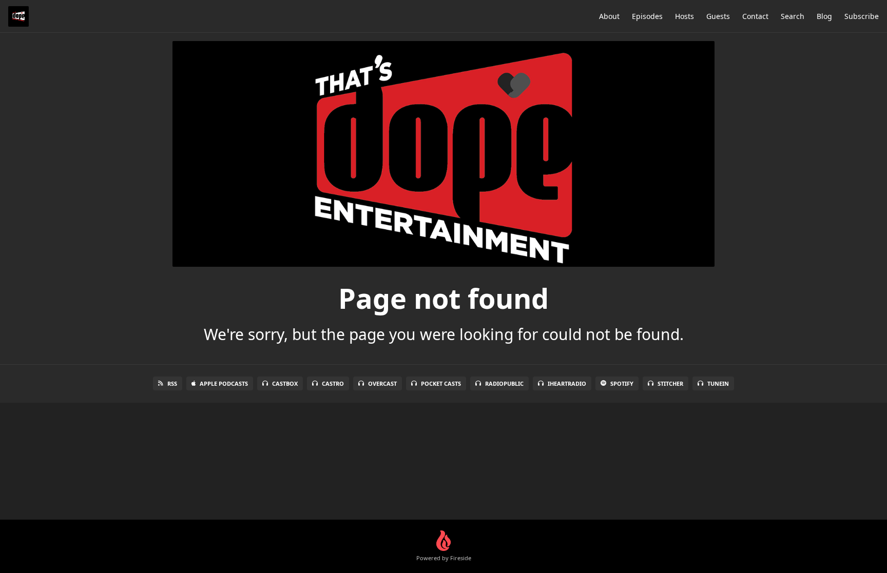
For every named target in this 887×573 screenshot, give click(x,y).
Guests (718, 16)
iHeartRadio (567, 383)
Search (792, 16)
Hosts (684, 16)
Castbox (285, 383)
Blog (824, 16)
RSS (172, 383)
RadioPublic (504, 383)
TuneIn (718, 383)
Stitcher (670, 383)
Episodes (647, 16)
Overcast (382, 383)
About (609, 16)
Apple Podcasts (224, 383)
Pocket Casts (441, 383)
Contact (755, 16)
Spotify (621, 383)
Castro (333, 383)
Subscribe (861, 16)
